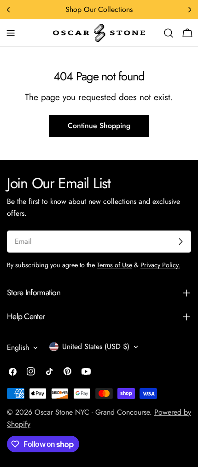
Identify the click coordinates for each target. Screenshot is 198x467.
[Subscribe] (180, 241)
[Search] (168, 33)
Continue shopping (99, 125)
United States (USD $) (95, 346)
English (18, 347)
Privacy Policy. (160, 265)
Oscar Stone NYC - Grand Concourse (92, 412)
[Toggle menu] (10, 33)
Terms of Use (114, 265)
